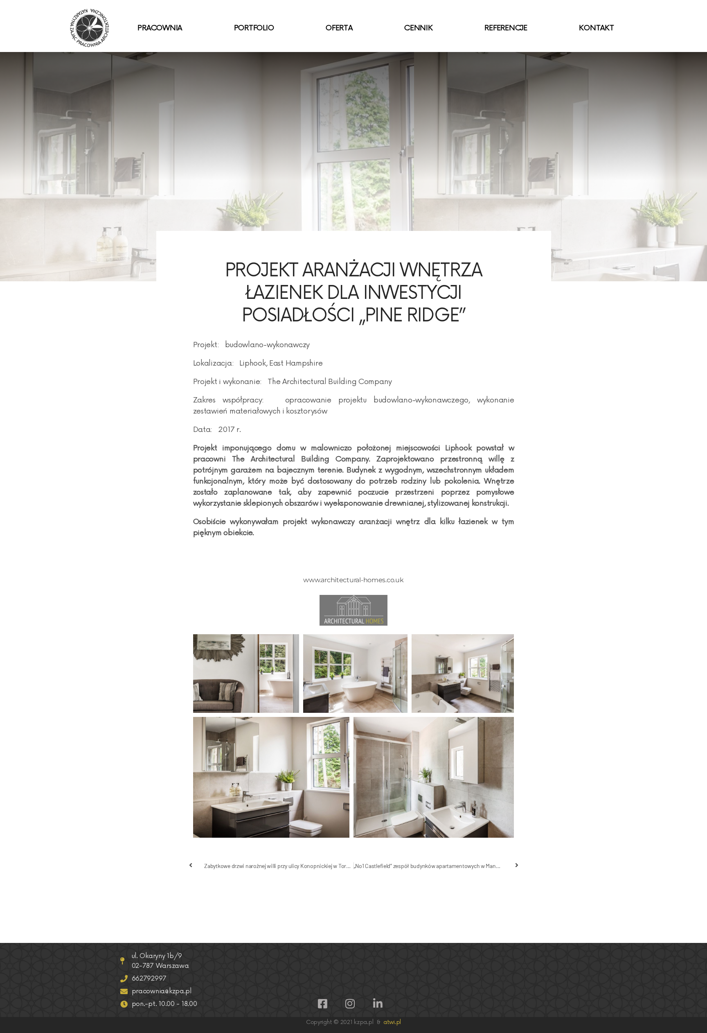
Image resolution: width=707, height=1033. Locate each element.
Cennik (418, 27)
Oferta (339, 27)
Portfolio (254, 27)
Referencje (505, 27)
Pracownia (159, 27)
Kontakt (596, 27)
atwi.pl (392, 1022)
